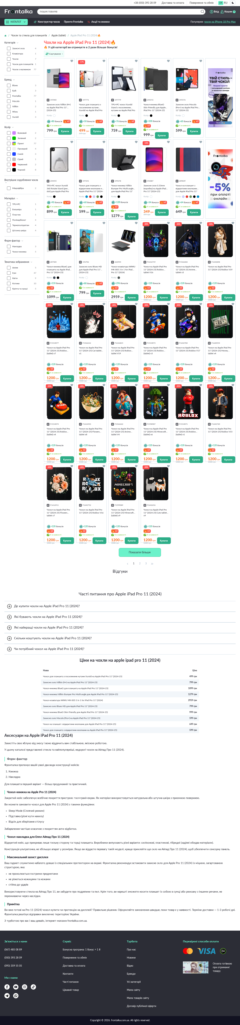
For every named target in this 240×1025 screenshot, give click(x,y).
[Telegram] (7, 995)
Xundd (24, 117)
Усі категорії (134, 982)
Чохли (24, 59)
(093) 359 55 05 (13, 966)
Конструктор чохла (49, 22)
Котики (24, 283)
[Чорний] (58, 277)
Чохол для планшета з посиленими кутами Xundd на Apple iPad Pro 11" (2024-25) (82, 676)
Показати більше (140, 552)
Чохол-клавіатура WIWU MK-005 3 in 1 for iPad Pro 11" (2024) (73, 700)
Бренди (131, 974)
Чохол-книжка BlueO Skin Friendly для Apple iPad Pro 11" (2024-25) (75, 712)
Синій (27, 154)
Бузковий (27, 133)
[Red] (90, 196)
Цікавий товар (71, 990)
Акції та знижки (100, 22)
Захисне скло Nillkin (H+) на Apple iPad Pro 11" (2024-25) (70, 682)
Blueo (24, 85)
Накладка (24, 246)
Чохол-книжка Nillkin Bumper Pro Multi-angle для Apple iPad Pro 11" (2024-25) (80, 694)
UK (220, 3)
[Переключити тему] (233, 3)
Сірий (27, 159)
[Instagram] (24, 987)
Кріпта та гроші (24, 289)
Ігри (24, 273)
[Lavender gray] (94, 196)
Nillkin (24, 106)
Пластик (24, 215)
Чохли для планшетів (24, 64)
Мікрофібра (24, 188)
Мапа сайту (133, 990)
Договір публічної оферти (141, 1006)
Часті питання (71, 982)
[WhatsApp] (15, 995)
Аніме (24, 268)
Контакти (68, 974)
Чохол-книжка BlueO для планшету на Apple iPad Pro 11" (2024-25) (75, 688)
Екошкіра (24, 209)
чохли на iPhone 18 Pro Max (220, 22)
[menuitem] (220, 3)
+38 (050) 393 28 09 (145, 3)
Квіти (24, 278)
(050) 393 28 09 (13, 958)
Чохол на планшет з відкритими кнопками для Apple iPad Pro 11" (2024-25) (79, 724)
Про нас (131, 950)
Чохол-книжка (24, 252)
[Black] (101, 196)
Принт (27, 143)
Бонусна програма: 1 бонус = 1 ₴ (81, 950)
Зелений (27, 138)
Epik (24, 91)
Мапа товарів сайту (138, 998)
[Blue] (86, 196)
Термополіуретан (24, 225)
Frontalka (24, 96)
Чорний (27, 170)
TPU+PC (24, 204)
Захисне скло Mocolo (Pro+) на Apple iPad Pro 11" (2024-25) (71, 718)
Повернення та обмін (202, 3)
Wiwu (24, 112)
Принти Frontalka (73, 22)
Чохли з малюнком (24, 69)
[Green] (97, 196)
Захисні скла (24, 48)
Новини (131, 958)
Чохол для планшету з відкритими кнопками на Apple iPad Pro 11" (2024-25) (80, 730)
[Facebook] (7, 987)
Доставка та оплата (173, 3)
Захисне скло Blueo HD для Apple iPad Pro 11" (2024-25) (70, 706)
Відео (130, 966)
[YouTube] (15, 987)
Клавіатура (24, 54)
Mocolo (24, 101)
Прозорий (27, 149)
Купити (65, 131)
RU (225, 3)
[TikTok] (33, 987)
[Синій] (54, 277)
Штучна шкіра (24, 230)
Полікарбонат (24, 220)
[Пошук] (202, 12)
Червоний (27, 164)
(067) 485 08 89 (13, 950)
